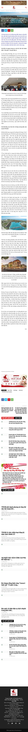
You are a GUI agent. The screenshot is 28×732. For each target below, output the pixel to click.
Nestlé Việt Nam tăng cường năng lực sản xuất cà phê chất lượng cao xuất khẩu (17, 442)
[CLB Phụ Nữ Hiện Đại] (14, 476)
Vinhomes (21, 390)
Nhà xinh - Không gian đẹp (11, 10)
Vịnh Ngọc (15, 390)
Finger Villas (9, 390)
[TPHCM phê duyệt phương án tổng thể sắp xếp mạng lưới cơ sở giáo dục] (14, 499)
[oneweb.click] (14, 380)
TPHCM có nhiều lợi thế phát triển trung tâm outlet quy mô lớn (17, 631)
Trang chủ (2, 10)
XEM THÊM (18, 418)
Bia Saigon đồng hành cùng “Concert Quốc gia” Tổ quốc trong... (13, 584)
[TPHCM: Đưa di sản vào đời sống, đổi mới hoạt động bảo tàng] (4, 423)
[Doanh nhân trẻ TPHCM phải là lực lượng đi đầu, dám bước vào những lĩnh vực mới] (4, 436)
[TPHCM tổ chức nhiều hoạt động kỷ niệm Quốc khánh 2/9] (14, 524)
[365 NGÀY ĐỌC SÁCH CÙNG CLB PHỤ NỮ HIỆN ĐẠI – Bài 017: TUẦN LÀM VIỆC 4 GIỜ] (4, 455)
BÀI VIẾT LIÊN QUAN (7, 418)
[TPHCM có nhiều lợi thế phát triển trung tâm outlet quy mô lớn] (4, 429)
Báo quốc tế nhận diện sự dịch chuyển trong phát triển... (13, 609)
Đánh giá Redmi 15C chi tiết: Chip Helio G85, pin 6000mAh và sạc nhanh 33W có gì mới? (7, 410)
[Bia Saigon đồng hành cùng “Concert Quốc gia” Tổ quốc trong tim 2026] (14, 575)
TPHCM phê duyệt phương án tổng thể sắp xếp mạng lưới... (13, 508)
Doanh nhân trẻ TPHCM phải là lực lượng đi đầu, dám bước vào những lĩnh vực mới (17, 436)
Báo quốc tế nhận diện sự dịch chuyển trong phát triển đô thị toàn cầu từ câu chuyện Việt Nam (17, 449)
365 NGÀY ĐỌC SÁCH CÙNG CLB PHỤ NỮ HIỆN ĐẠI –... (13, 559)
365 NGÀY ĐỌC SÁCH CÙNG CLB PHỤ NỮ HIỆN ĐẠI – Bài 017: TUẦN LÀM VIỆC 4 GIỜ (17, 455)
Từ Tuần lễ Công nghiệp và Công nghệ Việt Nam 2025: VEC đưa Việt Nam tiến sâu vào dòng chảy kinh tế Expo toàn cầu (21, 410)
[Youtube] (19, 723)
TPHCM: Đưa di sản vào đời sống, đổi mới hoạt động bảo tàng (17, 625)
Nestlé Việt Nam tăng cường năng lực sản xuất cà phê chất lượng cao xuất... (18, 646)
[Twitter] (12, 723)
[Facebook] (8, 723)
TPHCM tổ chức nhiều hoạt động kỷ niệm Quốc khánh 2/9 (12, 533)
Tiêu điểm (14, 16)
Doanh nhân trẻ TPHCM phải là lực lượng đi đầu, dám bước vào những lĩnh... (18, 639)
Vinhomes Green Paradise (7, 391)
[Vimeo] (15, 723)
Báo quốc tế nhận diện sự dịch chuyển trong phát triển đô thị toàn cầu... (18, 653)
